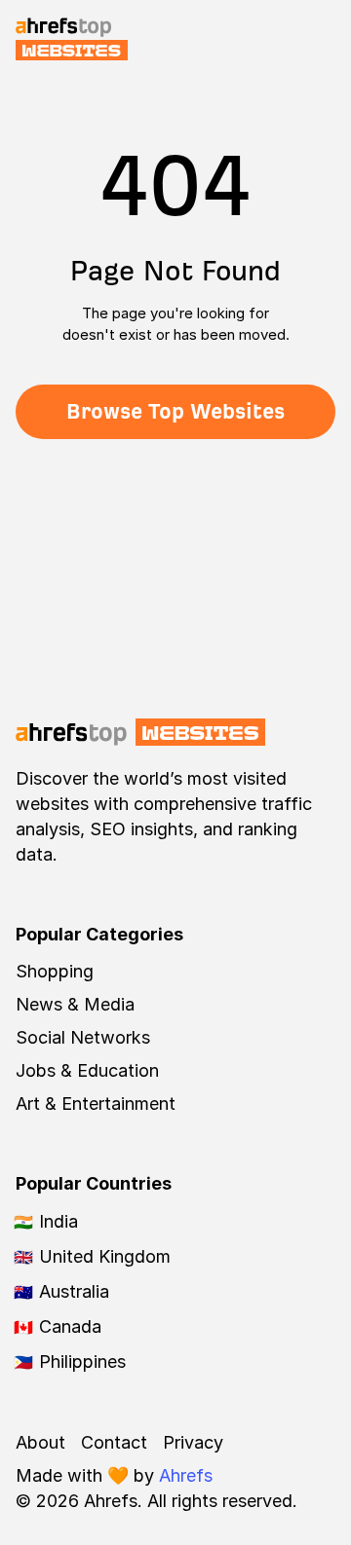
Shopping (55, 971)
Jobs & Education (87, 1070)
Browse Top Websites (175, 411)
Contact (114, 1442)
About (40, 1442)
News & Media (75, 1004)
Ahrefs (186, 1475)
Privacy (193, 1442)
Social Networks (83, 1037)
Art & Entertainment (96, 1103)
